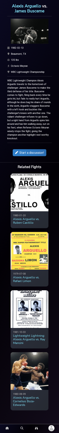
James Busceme (29, 11)
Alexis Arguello (26, 6)
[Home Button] (7, 428)
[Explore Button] (36, 428)
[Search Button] (22, 428)
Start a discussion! (31, 152)
